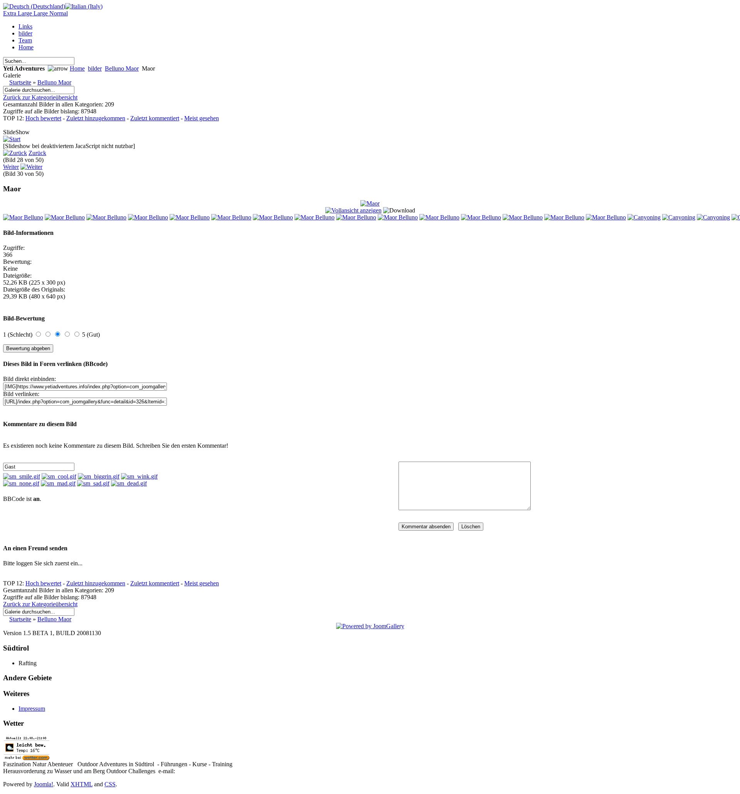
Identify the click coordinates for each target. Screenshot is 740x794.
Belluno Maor (122, 68)
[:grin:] (98, 476)
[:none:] (21, 483)
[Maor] (370, 203)
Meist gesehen (201, 118)
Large (41, 13)
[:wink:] (139, 476)
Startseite (20, 82)
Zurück (37, 153)
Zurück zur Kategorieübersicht (40, 97)
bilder (95, 68)
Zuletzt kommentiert (154, 118)
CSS (110, 784)
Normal (58, 13)
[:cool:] (59, 476)
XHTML (81, 784)
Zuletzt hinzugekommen (95, 118)
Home (77, 68)
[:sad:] (93, 483)
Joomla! (43, 784)
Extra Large (18, 13)
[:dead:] (129, 483)
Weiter (11, 167)
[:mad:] (58, 483)
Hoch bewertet (43, 118)
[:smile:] (21, 476)
